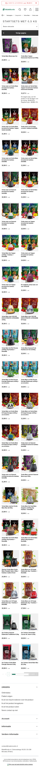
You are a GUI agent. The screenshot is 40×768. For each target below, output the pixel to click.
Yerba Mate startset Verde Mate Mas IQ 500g (9, 507)
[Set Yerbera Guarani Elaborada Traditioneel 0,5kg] (10, 622)
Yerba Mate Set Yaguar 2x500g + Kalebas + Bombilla (8, 254)
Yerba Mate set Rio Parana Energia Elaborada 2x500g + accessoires (10, 381)
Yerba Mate (27, 15)
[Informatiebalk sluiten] (36, 3)
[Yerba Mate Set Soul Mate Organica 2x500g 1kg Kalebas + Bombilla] (29, 495)
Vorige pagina (21, 33)
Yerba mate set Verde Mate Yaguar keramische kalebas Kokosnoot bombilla (29, 87)
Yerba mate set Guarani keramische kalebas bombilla (9, 191)
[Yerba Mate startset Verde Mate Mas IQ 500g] (10, 495)
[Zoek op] (19, 9)
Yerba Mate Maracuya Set (9, 56)
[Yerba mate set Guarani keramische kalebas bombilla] (10, 179)
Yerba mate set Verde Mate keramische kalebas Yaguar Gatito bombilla (10, 128)
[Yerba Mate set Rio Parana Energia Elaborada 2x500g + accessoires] (10, 369)
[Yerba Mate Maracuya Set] (10, 45)
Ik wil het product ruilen (10, 707)
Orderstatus (6, 693)
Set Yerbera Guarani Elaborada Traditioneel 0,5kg (10, 633)
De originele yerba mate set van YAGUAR (29, 285)
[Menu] (37, 9)
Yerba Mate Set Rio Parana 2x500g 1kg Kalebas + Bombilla (10, 349)
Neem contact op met (10, 710)
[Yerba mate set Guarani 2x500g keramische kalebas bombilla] (29, 432)
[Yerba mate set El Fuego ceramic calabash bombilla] (29, 116)
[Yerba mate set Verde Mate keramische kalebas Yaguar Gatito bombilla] (10, 116)
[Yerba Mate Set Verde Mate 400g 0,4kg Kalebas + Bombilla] (29, 527)
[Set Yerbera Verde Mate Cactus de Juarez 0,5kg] (29, 622)
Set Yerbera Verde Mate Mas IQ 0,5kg (29, 663)
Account (5, 719)
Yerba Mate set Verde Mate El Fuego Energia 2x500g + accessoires (10, 412)
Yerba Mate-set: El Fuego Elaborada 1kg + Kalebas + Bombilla (29, 571)
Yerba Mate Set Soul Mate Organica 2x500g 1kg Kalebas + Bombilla (28, 507)
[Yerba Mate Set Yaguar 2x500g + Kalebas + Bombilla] (10, 242)
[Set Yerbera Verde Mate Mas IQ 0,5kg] (29, 652)
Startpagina (9, 15)
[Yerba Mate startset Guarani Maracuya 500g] (29, 464)
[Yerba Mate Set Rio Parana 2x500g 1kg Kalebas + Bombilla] (10, 337)
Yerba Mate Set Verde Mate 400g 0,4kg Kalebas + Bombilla (29, 539)
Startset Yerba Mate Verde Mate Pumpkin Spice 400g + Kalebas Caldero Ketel (10, 571)
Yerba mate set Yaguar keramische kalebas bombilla (28, 223)
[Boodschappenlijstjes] (25, 9)
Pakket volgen (7, 696)
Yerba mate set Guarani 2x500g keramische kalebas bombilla (29, 444)
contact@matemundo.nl (10, 746)
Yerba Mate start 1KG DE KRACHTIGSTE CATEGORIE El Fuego (29, 318)
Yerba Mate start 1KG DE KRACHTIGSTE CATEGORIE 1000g (10, 318)
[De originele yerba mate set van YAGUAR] (29, 274)
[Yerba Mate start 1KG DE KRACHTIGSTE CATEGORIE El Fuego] (29, 306)
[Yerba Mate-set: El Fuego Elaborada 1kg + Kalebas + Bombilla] (29, 559)
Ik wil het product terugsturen (12, 703)
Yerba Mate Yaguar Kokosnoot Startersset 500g (29, 57)
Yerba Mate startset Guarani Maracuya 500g (29, 475)
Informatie (6, 726)
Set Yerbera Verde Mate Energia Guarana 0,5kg (9, 663)
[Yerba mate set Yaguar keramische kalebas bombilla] (29, 211)
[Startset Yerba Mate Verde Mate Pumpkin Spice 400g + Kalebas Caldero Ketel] (10, 559)
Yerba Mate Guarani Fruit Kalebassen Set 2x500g (28, 349)
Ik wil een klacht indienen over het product (17, 700)
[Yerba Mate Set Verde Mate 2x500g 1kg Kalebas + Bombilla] (10, 527)
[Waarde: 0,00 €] (30, 9)
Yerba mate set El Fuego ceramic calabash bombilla (29, 127)
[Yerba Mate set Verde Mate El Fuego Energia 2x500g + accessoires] (10, 401)
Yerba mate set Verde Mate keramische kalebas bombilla (10, 87)
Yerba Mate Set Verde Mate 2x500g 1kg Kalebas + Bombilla (10, 539)
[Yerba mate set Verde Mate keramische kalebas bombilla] (10, 75)
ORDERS (6, 687)
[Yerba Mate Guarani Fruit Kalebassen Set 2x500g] (29, 337)
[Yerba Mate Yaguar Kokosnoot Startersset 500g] (29, 45)
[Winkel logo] (9, 9)
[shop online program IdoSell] (20, 764)
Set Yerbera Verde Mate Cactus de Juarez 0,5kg (28, 633)
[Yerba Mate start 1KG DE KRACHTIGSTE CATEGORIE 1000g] (10, 306)
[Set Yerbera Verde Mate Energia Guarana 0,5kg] (10, 652)
